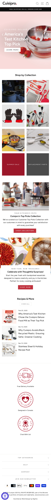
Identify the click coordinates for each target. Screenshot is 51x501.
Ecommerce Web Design (22, 499)
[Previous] (2, 34)
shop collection (25, 230)
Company (25, 472)
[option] (25, 9)
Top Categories (25, 457)
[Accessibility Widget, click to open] (5, 496)
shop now (25, 287)
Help (25, 465)
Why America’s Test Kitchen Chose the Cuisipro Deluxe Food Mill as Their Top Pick (32, 317)
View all (25, 304)
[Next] (48, 34)
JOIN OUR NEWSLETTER (25, 479)
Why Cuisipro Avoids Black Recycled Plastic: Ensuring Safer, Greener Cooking (31, 333)
